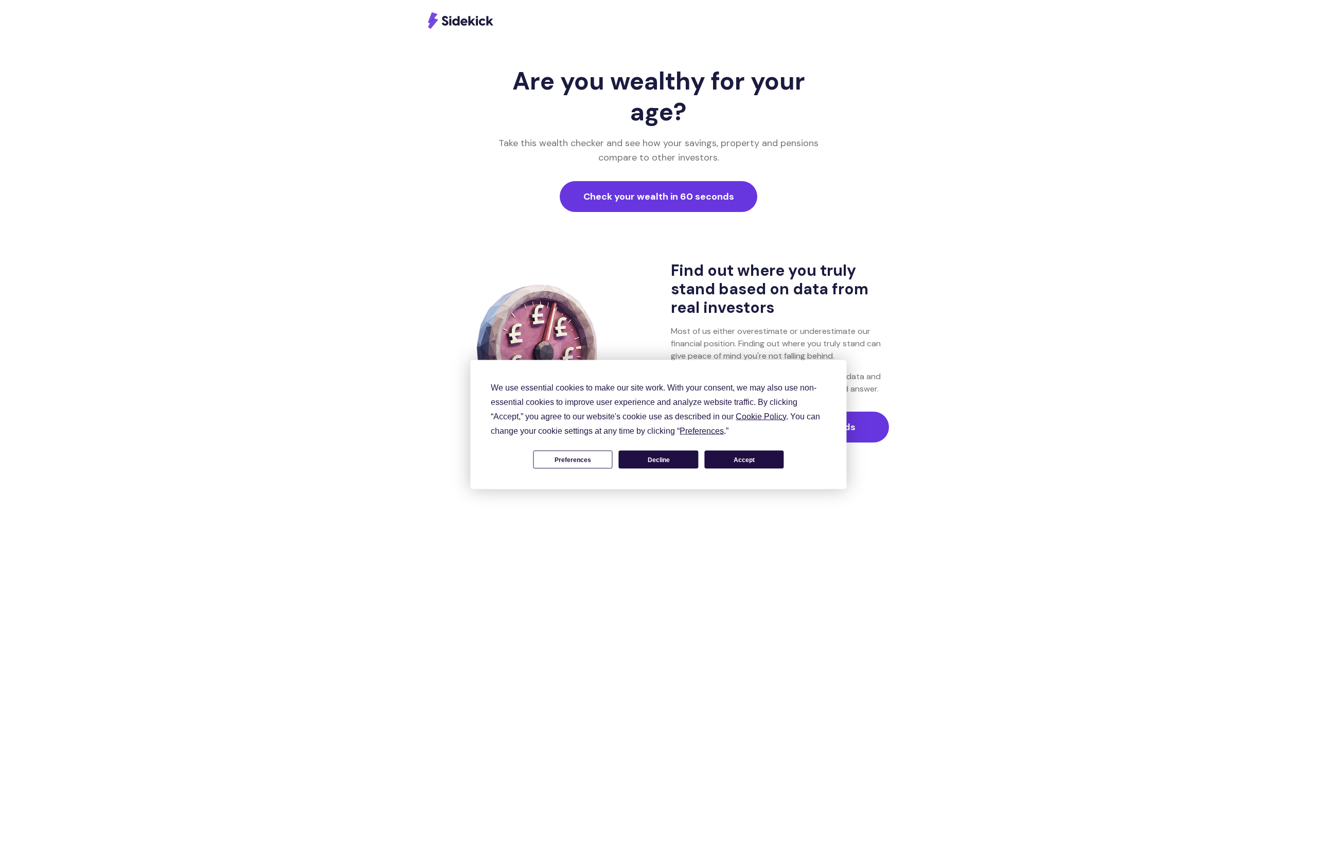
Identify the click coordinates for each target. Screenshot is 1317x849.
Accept (744, 459)
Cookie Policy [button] (761, 416)
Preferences (573, 459)
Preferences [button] (702, 431)
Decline (659, 459)
